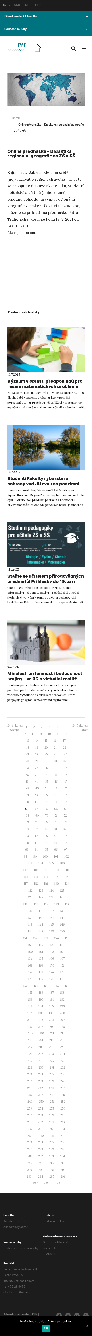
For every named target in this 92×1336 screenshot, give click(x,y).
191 (52, 999)
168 (30, 965)
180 (25, 986)
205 (29, 1027)
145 (51, 924)
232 (62, 1067)
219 (51, 1047)
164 (30, 958)
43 (27, 782)
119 (46, 884)
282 (40, 1156)
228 (63, 1061)
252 (63, 1102)
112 (26, 877)
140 (41, 918)
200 (62, 1013)
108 (36, 870)
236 (62, 1074)
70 (46, 815)
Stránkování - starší (80, 728)
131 (36, 904)
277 (29, 1149)
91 (55, 843)
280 (62, 1149)
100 (45, 856)
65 (46, 809)
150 (62, 931)
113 (36, 877)
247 (52, 1095)
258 (40, 1115)
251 (52, 1102)
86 (55, 836)
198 (40, 1013)
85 (46, 836)
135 (30, 911)
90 (46, 843)
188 (62, 993)
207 (52, 1027)
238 (40, 1081)
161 (41, 952)
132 (46, 904)
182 (46, 986)
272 (63, 1136)
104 (40, 863)
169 (41, 965)
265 (29, 1129)
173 (41, 972)
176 (30, 979)
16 (55, 741)
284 (62, 1156)
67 (65, 809)
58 (27, 802)
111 (67, 870)
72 (65, 815)
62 (65, 802)
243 (51, 1088)
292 (63, 1170)
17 (64, 741)
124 (51, 891)
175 (62, 972)
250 (41, 1102)
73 (27, 822)
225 (29, 1061)
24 (36, 754)
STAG (17, 5)
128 (51, 897)
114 (46, 877)
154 (56, 938)
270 (41, 1136)
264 (62, 1122)
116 (67, 877)
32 (65, 761)
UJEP (37, 5)
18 (27, 747)
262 (40, 1122)
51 (56, 788)
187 (52, 993)
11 (58, 734)
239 (51, 1081)
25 (46, 754)
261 (29, 1122)
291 (52, 1170)
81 (55, 829)
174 (51, 972)
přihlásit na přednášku (47, 212)
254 (40, 1108)
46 (56, 782)
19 (36, 747)
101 (56, 856)
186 (41, 993)
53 (27, 795)
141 (52, 918)
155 (67, 938)
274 (40, 1142)
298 (46, 1183)
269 (30, 1136)
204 (62, 1020)
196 (62, 1006)
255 (51, 1108)
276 (62, 1142)
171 (62, 965)
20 (46, 747)
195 (51, 1006)
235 (51, 1074)
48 (27, 788)
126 (30, 897)
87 (65, 836)
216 (62, 1040)
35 (46, 768)
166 (51, 958)
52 (65, 788)
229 (29, 1067)
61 (55, 802)
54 (36, 795)
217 (30, 1047)
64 (36, 809)
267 (52, 1129)
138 (62, 911)
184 (67, 986)
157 (41, 945)
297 (35, 1183)
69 (37, 815)
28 (27, 761)
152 (35, 938)
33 (27, 768)
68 (27, 815)
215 (51, 1040)
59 (36, 802)
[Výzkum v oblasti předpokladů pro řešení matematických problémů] (46, 349)
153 (46, 938)
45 (46, 782)
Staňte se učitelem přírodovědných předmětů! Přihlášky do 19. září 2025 (45, 581)
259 (51, 1115)
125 (62, 891)
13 (28, 741)
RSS (34, 1315)
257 (29, 1115)
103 (30, 863)
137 (52, 911)
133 (56, 904)
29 (37, 761)
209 (30, 1033)
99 (35, 856)
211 (52, 1033)
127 (41, 897)
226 (40, 1061)
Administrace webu (16, 1315)
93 (27, 850)
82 (65, 829)
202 (40, 1020)
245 (29, 1095)
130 (25, 904)
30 (46, 761)
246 (40, 1095)
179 (62, 979)
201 (29, 1020)
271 (52, 1136)
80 (46, 829)
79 (37, 829)
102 (66, 856)
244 (62, 1088)
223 (51, 1054)
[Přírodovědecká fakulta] (17, 47)
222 (40, 1054)
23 (27, 754)
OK (46, 1328)
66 (56, 809)
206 (40, 1027)
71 (56, 815)
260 (62, 1115)
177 (41, 979)
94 (36, 850)
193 (30, 1006)
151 (25, 938)
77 (65, 822)
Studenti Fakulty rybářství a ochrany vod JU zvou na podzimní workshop (43, 484)
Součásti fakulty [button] (15, 29)
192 (62, 999)
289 (29, 1170)
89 (36, 843)
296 (63, 1176)
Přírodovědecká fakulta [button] (20, 17)
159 (62, 945)
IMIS (27, 5)
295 (51, 1176)
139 (30, 918)
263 (51, 1122)
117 (26, 884)
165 (41, 958)
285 (29, 1163)
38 (27, 775)
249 (30, 1102)
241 (29, 1088)
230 (41, 1067)
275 (51, 1142)
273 (29, 1142)
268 (63, 1129)
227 (52, 1061)
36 (55, 768)
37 (65, 768)
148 (41, 931)
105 (51, 863)
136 (41, 911)
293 (29, 1176)
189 (30, 999)
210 (42, 1033)
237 (29, 1081)
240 (62, 1081)
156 (30, 945)
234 (40, 1074)
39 (36, 775)
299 (57, 1183)
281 (30, 1156)
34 (36, 768)
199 (51, 1013)
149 (51, 931)
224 (62, 1054)
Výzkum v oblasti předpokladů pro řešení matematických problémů (44, 383)
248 (63, 1095)
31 (55, 761)
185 (30, 993)
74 (36, 822)
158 (51, 945)
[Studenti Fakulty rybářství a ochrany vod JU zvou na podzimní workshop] (46, 447)
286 (40, 1163)
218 (40, 1047)
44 (36, 782)
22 (64, 747)
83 (27, 836)
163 (62, 952)
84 (36, 836)
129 (62, 897)
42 (65, 775)
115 (56, 877)
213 (30, 1040)
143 (30, 924)
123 (41, 891)
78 (27, 829)
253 (29, 1108)
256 (62, 1108)
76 (55, 822)
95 (46, 850)
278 (40, 1149)
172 (30, 972)
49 (37, 788)
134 (67, 904)
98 (25, 856)
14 (37, 741)
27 (65, 754)
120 (56, 884)
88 (27, 843)
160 (30, 952)
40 (46, 775)
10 (49, 734)
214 (41, 1040)
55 (46, 795)
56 (55, 795)
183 (56, 986)
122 (30, 891)
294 (40, 1176)
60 (46, 802)
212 (62, 1033)
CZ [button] (5, 5)
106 (62, 863)
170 (52, 965)
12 (67, 734)
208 (63, 1027)
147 (30, 931)
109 (47, 870)
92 (65, 843)
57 (65, 795)
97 (65, 850)
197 (29, 1013)
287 (52, 1163)
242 (40, 1088)
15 (46, 741)
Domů (16, 118)
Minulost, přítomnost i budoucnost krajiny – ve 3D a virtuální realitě (44, 676)
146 (62, 924)
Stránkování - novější (15, 728)
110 (58, 870)
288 (63, 1163)
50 (46, 788)
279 (51, 1149)
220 (62, 1047)
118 (36, 884)
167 (62, 958)
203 (51, 1020)
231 (52, 1067)
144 (40, 924)
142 (62, 918)
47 (65, 782)
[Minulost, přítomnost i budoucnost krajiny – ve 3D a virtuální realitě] (46, 642)
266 (40, 1129)
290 (41, 1170)
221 (30, 1054)
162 (51, 952)
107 (25, 870)
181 (36, 986)
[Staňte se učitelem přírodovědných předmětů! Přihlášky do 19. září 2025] (46, 544)
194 (40, 1006)
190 (41, 999)
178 (51, 979)
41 (55, 775)
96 (56, 850)
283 (51, 1156)
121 (67, 884)
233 (29, 1074)
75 (46, 822)
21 (55, 747)
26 (55, 754)
